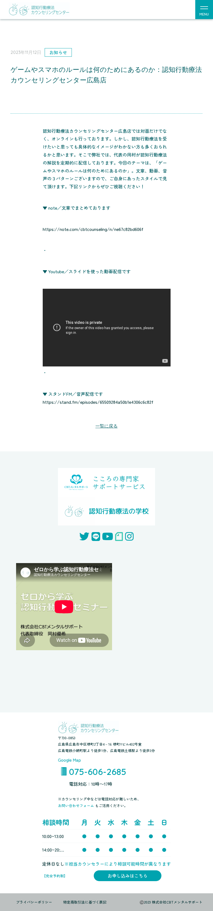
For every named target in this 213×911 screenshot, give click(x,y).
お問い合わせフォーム (76, 805)
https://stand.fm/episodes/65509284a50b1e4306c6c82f (98, 402)
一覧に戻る (106, 426)
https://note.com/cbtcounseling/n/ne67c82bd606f (93, 229)
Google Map (69, 759)
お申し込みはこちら (128, 875)
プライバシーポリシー (34, 902)
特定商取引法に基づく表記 (84, 902)
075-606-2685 (97, 771)
